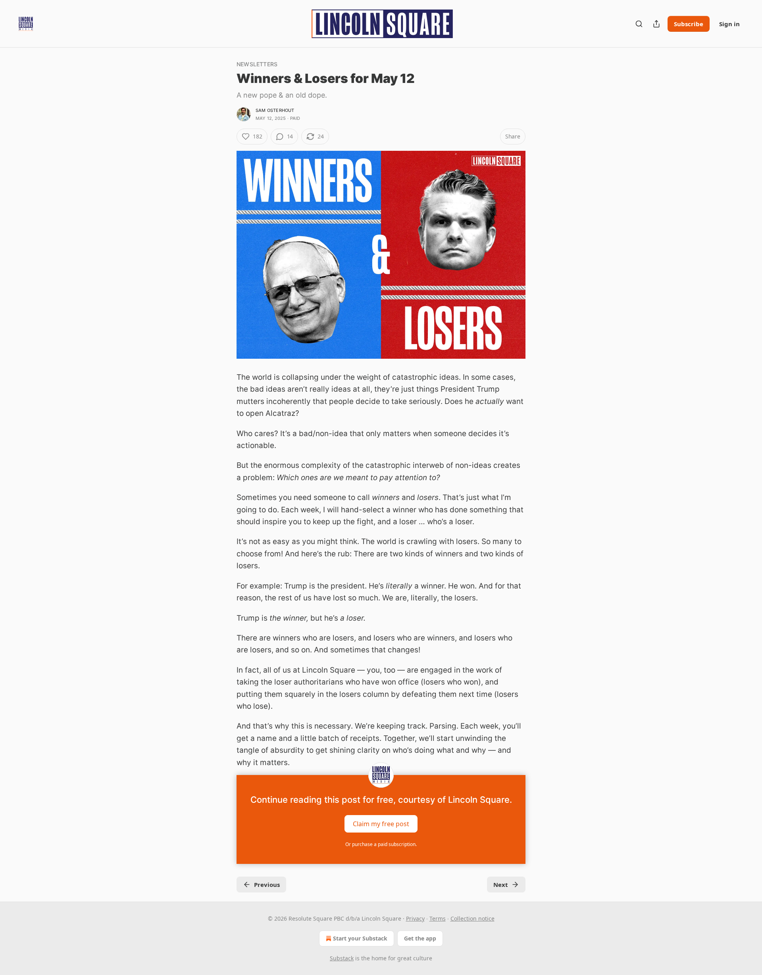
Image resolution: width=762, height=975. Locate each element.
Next (500, 884)
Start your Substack (360, 938)
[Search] (639, 24)
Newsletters (257, 64)
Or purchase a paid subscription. (381, 844)
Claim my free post (381, 823)
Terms (437, 918)
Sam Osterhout (275, 110)
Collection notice (472, 918)
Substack (342, 958)
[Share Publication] (656, 24)
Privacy (415, 918)
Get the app (420, 938)
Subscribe (688, 24)
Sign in (729, 24)
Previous (267, 884)
